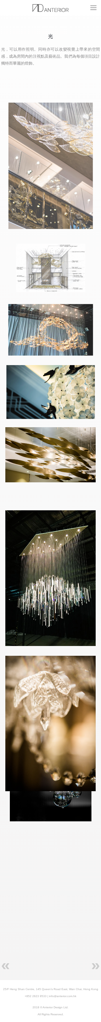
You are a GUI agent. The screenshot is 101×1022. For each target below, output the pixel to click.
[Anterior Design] (50, 8)
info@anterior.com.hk (62, 996)
